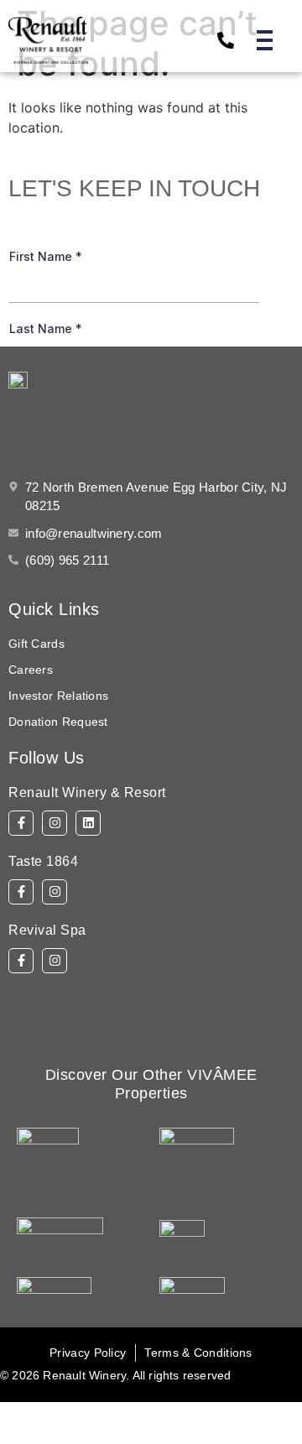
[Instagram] (54, 823)
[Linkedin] (88, 823)
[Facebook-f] (21, 823)
